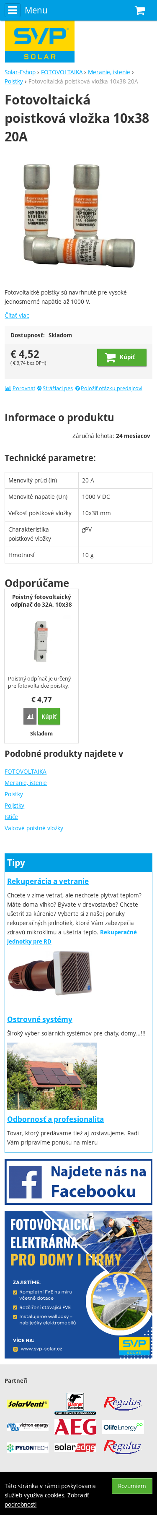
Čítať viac (17, 315)
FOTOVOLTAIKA (25, 771)
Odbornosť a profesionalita (55, 1119)
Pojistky (14, 805)
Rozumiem (132, 1486)
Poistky (14, 794)
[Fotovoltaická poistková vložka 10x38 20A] (78, 218)
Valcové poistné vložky (34, 828)
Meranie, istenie (26, 783)
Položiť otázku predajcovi (111, 388)
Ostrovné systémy (39, 1019)
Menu (36, 10)
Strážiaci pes (58, 388)
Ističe (11, 817)
